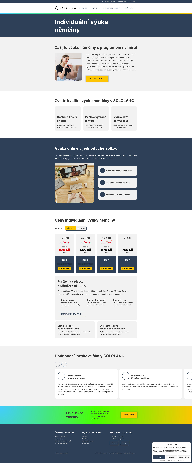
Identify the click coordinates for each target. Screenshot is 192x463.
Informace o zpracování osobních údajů (175, 460)
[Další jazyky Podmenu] (136, 8)
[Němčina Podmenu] (101, 8)
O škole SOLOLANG (108, 1)
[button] (189, 444)
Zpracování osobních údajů (63, 441)
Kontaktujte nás (59, 439)
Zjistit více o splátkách (71, 314)
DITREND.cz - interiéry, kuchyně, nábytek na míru (122, 453)
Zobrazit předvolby (184, 457)
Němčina (85, 439)
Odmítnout (171, 457)
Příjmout (159, 457)
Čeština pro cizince (88, 441)
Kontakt (133, 1)
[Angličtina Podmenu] (90, 8)
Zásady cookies (163, 460)
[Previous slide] (57, 364)
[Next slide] (64, 364)
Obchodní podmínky (61, 443)
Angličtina (85, 436)
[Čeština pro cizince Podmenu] (122, 8)
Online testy (123, 1)
